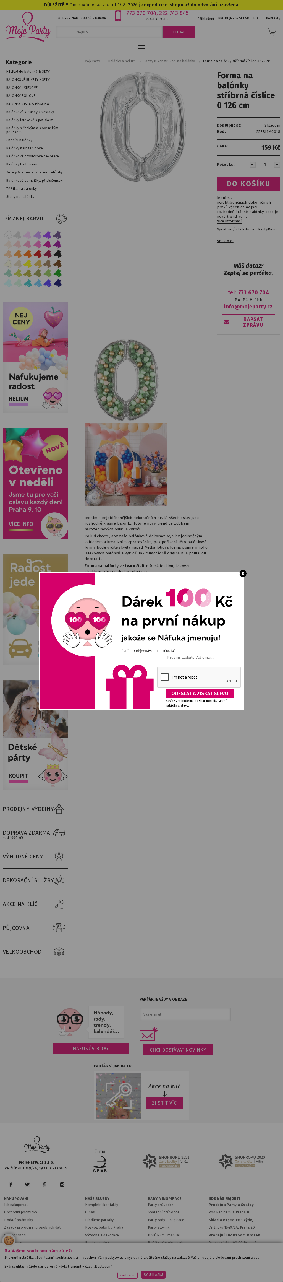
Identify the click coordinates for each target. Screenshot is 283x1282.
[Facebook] (10, 1184)
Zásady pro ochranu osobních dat (32, 1227)
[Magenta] (47, 244)
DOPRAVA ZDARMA (26, 834)
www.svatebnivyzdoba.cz (129, 1264)
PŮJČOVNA (16, 928)
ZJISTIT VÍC (164, 1103)
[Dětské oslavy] (37, 789)
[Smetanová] (7, 263)
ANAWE (193, 1279)
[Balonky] (37, 411)
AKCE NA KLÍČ (20, 904)
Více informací (229, 221)
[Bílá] (7, 234)
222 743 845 (174, 13)
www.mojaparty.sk (82, 1264)
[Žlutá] (27, 263)
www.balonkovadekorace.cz (231, 1264)
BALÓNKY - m (159, 1235)
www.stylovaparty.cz (166, 1271)
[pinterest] (44, 1184)
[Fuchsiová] (37, 244)
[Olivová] (27, 273)
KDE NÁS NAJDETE (225, 1199)
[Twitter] (27, 1184)
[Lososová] (7, 244)
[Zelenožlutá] (17, 273)
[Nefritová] (7, 273)
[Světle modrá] (37, 283)
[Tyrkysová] (27, 283)
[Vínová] (47, 254)
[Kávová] (47, 263)
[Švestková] (47, 234)
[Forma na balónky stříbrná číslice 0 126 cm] (141, 127)
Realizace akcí (97, 1243)
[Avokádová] (37, 273)
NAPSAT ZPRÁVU (253, 322)
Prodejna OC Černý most (231, 1250)
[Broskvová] (7, 254)
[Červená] (37, 254)
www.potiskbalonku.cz (118, 1271)
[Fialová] (37, 234)
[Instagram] (62, 1184)
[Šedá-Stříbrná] (17, 234)
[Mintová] (17, 283)
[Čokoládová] (57, 263)
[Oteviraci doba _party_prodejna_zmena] (37, 537)
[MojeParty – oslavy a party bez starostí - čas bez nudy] (28, 26)
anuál (175, 1235)
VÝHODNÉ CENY (23, 856)
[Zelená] (57, 273)
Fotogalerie (158, 1250)
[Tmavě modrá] (57, 283)
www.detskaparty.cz (178, 1264)
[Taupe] (17, 263)
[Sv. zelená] (47, 273)
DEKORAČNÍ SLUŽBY (28, 880)
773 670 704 (141, 13)
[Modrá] (47, 283)
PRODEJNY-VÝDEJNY (28, 809)
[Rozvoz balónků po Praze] (37, 663)
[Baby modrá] (7, 283)
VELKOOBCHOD (22, 951)
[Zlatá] (37, 263)
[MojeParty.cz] (37, 1145)
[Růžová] (27, 244)
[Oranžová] (27, 254)
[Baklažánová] (57, 244)
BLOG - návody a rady (166, 1243)
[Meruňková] (17, 254)
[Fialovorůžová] (57, 234)
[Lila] (27, 234)
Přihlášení (206, 19)
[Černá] (57, 254)
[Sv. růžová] (17, 244)
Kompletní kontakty (101, 1205)
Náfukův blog (90, 1048)
